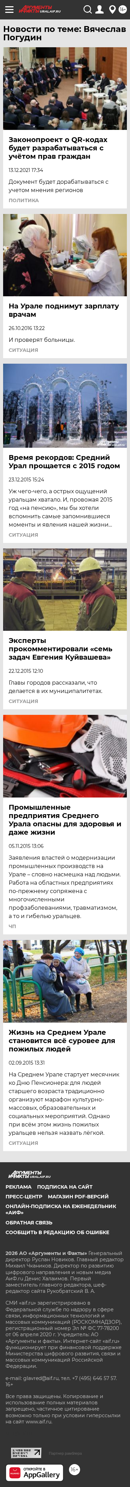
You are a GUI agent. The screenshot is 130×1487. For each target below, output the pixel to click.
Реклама (19, 1187)
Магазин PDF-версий (78, 1196)
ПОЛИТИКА (24, 200)
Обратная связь (29, 1223)
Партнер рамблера (65, 1453)
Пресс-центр (24, 1196)
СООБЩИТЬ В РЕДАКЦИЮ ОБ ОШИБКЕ (57, 1232)
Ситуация (23, 350)
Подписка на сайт (65, 1187)
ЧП (12, 926)
